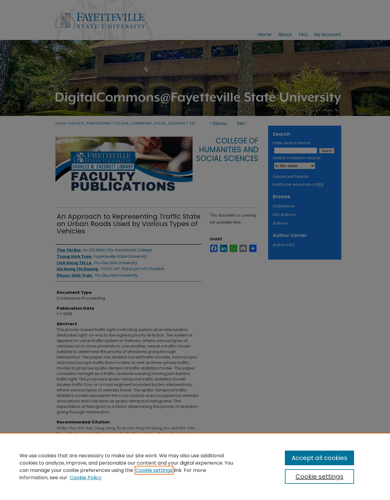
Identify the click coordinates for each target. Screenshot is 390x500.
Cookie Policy (85, 477)
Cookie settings (154, 470)
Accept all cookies (319, 458)
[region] (195, 466)
